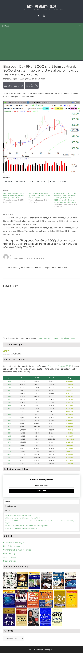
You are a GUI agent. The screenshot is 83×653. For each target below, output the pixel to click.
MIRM (9, 430)
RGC (9, 415)
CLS (9, 412)
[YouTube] (44, 15)
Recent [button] (7, 510)
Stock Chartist (9, 561)
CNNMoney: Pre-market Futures (17, 550)
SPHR (9, 454)
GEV (9, 424)
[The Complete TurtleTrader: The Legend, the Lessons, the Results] (71, 607)
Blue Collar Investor (11, 546)
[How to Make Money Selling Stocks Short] (9, 625)
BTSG (9, 393)
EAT (9, 399)
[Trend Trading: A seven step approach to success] (46, 607)
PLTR (9, 402)
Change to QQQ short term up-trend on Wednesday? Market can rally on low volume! (14, 195)
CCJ (9, 418)
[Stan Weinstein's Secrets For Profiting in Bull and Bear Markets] (33, 625)
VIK (9, 463)
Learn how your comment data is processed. (57, 338)
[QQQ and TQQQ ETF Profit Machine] (10, 589)
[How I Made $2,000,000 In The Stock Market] (57, 625)
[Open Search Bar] (80, 26)
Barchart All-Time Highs (13, 542)
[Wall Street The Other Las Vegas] (21, 607)
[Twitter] (38, 15)
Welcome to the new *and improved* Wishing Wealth (23, 518)
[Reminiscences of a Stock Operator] (21, 625)
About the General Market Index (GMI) (18, 515)
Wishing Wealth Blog (41, 6)
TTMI (9, 445)
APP (9, 396)
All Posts (9, 214)
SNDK (9, 439)
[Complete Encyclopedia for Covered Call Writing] (9, 607)
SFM (9, 384)
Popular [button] (7, 502)
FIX (9, 457)
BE (9, 408)
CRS (9, 387)
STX (9, 442)
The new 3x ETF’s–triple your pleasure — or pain (21, 528)
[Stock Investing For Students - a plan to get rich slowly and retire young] (46, 589)
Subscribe (41, 491)
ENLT (9, 381)
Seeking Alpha (9, 557)
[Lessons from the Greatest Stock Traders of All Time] (45, 625)
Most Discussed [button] (10, 506)
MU (9, 448)
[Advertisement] (41, 45)
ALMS (9, 405)
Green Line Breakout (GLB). (60, 366)
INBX (9, 451)
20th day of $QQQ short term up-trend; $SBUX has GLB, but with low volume (39, 195)
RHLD (9, 421)
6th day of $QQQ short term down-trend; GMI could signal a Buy (27, 526)
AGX (9, 390)
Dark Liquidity (9, 553)
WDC (9, 436)
